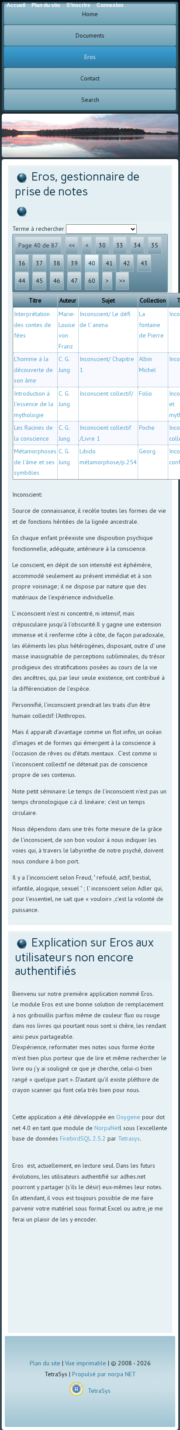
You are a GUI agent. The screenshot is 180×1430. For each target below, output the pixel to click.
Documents (90, 35)
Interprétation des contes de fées (32, 324)
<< (72, 245)
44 (21, 281)
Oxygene (128, 1117)
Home (90, 14)
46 (56, 281)
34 (137, 245)
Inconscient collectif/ (106, 393)
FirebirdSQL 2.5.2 (83, 1138)
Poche (147, 427)
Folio (145, 393)
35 (154, 245)
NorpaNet (107, 1128)
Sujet (108, 300)
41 (109, 263)
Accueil (16, 5)
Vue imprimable (85, 1363)
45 (39, 281)
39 (74, 263)
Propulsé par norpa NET (104, 1374)
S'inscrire (78, 5)
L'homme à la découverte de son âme (33, 369)
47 (74, 281)
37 (39, 263)
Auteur (67, 300)
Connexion (110, 5)
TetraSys (99, 1391)
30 (102, 245)
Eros (90, 57)
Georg (147, 451)
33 (119, 245)
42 (126, 263)
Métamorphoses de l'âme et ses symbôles (35, 462)
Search (90, 100)
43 (144, 263)
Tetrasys (129, 1138)
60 (91, 281)
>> (122, 281)
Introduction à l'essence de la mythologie (33, 404)
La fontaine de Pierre (151, 324)
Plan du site (45, 1363)
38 (56, 263)
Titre (35, 300)
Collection (153, 300)
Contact (90, 78)
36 (21, 263)
